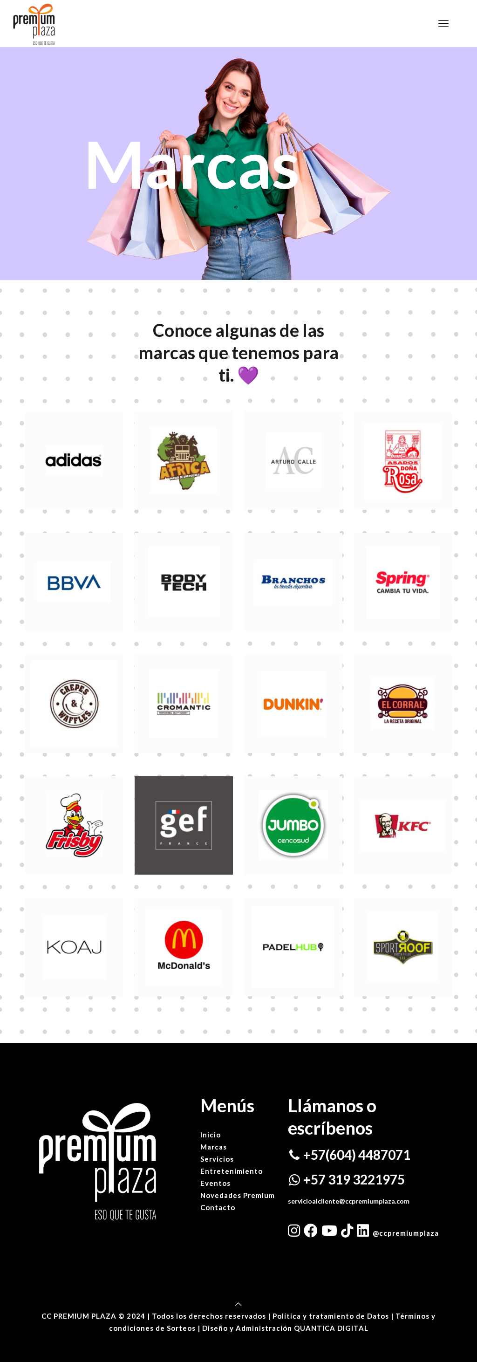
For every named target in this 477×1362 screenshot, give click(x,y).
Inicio (210, 1134)
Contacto (217, 1207)
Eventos (215, 1183)
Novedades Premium (237, 1195)
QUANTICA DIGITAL (331, 1328)
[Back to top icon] (238, 1304)
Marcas (213, 1147)
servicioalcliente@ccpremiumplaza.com (348, 1201)
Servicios (217, 1159)
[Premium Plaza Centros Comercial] (34, 23)
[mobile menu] (443, 23)
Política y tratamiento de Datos (332, 1316)
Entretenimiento (231, 1171)
